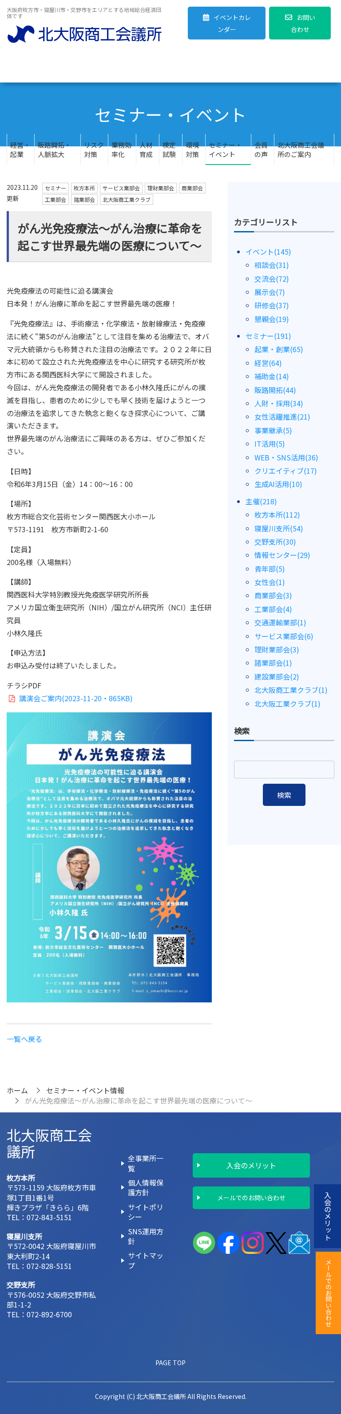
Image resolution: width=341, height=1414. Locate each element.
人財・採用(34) (278, 403)
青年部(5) (269, 568)
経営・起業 (20, 149)
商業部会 (192, 188)
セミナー (55, 188)
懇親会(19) (271, 319)
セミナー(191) (268, 335)
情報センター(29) (282, 555)
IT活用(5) (269, 443)
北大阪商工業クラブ (127, 199)
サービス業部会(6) (283, 636)
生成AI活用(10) (278, 484)
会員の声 (261, 149)
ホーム (17, 1090)
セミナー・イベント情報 (85, 1090)
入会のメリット (251, 1165)
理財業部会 (160, 188)
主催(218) (261, 501)
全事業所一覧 (145, 1163)
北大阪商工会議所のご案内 (301, 149)
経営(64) (268, 362)
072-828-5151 (49, 1266)
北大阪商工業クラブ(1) (291, 689)
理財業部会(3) (276, 649)
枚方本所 (84, 188)
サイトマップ (145, 1260)
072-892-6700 (49, 1314)
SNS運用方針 (145, 1236)
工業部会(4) (273, 609)
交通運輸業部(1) (280, 622)
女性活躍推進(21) (282, 416)
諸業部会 (84, 199)
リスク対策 (94, 149)
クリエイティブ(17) (285, 470)
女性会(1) (269, 582)
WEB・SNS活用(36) (286, 457)
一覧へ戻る (24, 1038)
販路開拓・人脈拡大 (54, 149)
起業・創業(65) (278, 349)
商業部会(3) (273, 595)
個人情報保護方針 (145, 1187)
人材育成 (146, 149)
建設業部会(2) (276, 676)
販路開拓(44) (275, 390)
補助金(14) (271, 376)
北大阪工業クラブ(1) (287, 703)
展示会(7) (269, 292)
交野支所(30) (275, 541)
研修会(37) (271, 305)
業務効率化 (121, 149)
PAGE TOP (170, 1362)
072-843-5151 (49, 1217)
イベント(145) (268, 251)
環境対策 (192, 149)
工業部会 (55, 199)
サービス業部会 (121, 188)
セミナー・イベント (225, 149)
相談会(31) (271, 264)
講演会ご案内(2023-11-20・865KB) (75, 698)
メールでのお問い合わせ (251, 1197)
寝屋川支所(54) (278, 528)
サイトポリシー (145, 1212)
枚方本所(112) (277, 514)
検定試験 (169, 149)
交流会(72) (271, 278)
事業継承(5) (273, 430)
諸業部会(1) (273, 662)
